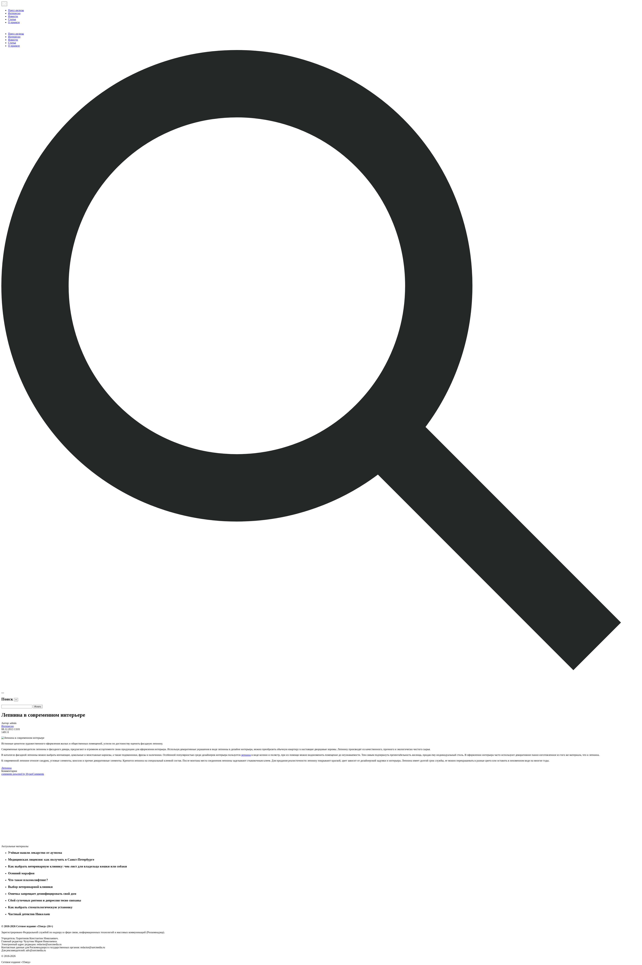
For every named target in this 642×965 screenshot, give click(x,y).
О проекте (14, 22)
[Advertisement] (26, 810)
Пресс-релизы (16, 10)
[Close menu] (4, 3)
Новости (13, 16)
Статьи (12, 19)
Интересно (14, 13)
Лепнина (6, 768)
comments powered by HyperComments (22, 774)
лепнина (246, 754)
